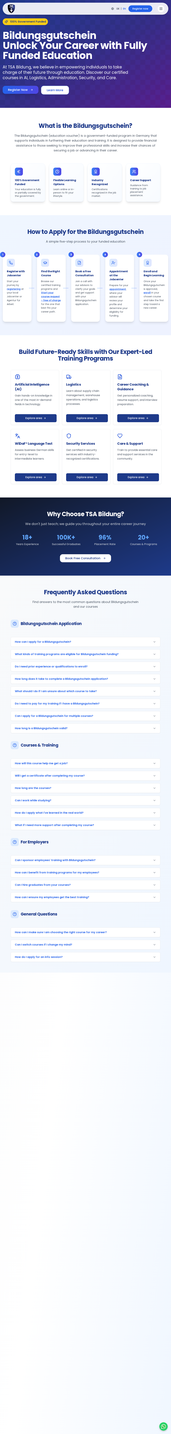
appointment (117, 289)
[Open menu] (161, 8)
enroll (147, 292)
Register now (140, 8)
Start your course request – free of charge (51, 296)
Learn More (55, 90)
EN (124, 8)
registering (14, 289)
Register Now (18, 90)
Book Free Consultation (82, 558)
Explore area (33, 418)
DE (118, 8)
